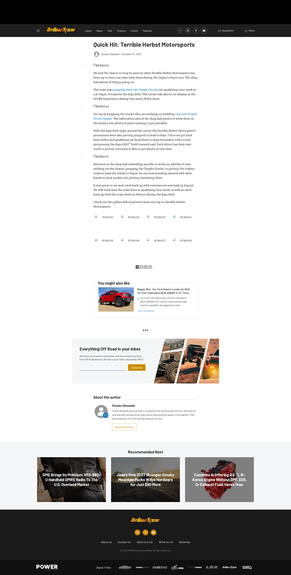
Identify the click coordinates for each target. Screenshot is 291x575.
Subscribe (136, 367)
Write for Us (166, 542)
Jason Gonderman (145, 310)
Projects (121, 30)
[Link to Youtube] (204, 30)
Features (147, 30)
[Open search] (180, 30)
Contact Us (124, 542)
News (99, 30)
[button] (145, 65)
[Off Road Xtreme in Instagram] (137, 532)
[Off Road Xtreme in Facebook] (145, 532)
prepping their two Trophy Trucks (135, 89)
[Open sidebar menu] (38, 31)
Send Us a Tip (145, 542)
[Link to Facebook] (196, 30)
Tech (109, 30)
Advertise (184, 542)
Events (134, 30)
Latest (88, 30)
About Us (106, 542)
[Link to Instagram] (188, 30)
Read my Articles (124, 427)
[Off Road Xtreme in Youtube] (153, 532)
